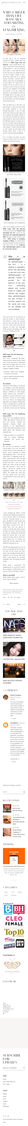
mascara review (10, 34)
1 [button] (11, 880)
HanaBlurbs (14, 723)
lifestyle (20, 892)
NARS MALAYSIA (7, 593)
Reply (14, 718)
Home (4, 1079)
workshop (13, 895)
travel (6, 895)
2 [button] (12, 880)
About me (5, 1004)
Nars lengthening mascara (15, 591)
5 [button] (17, 880)
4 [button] (15, 880)
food (12, 892)
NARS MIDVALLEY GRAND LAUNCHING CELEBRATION (13, 636)
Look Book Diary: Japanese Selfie (14, 659)
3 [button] (14, 880)
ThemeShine (20, 1119)
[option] (14, 862)
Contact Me (6, 1010)
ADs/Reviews (6, 1007)
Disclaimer (5, 1012)
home (4, 1003)
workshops (6, 1106)
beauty (6, 892)
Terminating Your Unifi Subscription (14, 866)
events (4, 1096)
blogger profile (7, 1006)
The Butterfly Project (8, 1009)
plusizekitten (11, 2)
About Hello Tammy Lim (9, 1082)
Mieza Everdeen (15, 695)
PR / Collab (6, 1084)
